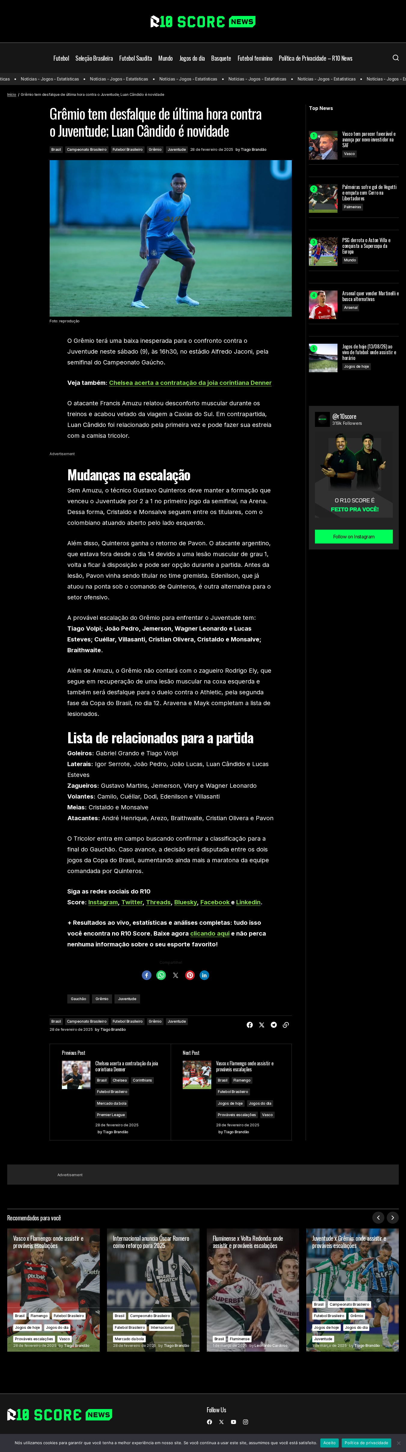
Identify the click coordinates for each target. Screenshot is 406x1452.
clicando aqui (210, 933)
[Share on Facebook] (250, 1025)
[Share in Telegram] (274, 1025)
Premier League (111, 1115)
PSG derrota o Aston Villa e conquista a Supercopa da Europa (366, 246)
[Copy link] (286, 1025)
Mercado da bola (111, 1103)
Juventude (177, 149)
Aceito (329, 1442)
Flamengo (242, 1080)
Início (11, 94)
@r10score (344, 416)
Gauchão (78, 999)
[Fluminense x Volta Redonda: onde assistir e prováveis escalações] (253, 1290)
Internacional (162, 1327)
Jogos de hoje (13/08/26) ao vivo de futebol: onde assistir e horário (369, 352)
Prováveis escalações (237, 1115)
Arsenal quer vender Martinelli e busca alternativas (370, 296)
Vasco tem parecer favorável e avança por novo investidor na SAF (368, 139)
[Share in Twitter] (262, 1025)
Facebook (215, 902)
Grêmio (155, 149)
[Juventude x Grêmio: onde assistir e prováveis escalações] (352, 1290)
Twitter (131, 902)
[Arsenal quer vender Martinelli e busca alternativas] (323, 305)
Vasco (267, 1115)
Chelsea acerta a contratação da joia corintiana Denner (190, 382)
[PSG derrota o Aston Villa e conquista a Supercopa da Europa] (323, 251)
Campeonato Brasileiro (87, 149)
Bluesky (185, 902)
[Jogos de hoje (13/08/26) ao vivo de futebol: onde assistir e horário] (323, 358)
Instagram (103, 902)
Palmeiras (352, 207)
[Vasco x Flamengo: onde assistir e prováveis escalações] (53, 1290)
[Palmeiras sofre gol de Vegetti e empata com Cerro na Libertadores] (323, 198)
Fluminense (240, 1339)
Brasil (56, 149)
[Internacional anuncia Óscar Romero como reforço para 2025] (153, 1290)
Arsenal (350, 307)
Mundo (350, 260)
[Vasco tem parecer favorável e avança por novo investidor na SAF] (323, 145)
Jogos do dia (260, 1103)
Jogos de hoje (230, 1103)
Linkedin (248, 902)
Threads (158, 902)
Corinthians (142, 1080)
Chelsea (120, 1080)
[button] (396, 58)
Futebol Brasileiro (128, 149)
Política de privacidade (366, 1442)
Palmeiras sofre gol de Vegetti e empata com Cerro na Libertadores (369, 193)
